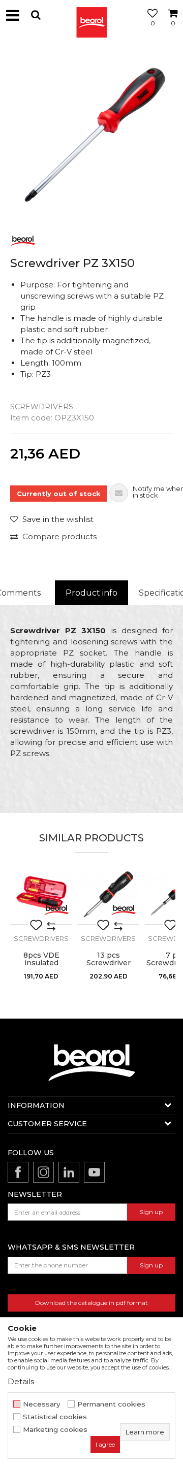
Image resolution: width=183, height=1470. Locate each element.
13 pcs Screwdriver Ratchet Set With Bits (108, 967)
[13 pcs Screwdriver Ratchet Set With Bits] (108, 893)
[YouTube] (94, 1172)
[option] (91, 134)
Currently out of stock (59, 493)
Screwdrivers (41, 406)
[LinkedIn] (69, 1172)
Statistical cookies (55, 1417)
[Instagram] (43, 1172)
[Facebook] (18, 1172)
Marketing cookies (55, 1429)
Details (21, 1381)
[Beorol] (91, 15)
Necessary (41, 1404)
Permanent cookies (111, 1404)
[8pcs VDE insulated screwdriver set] (41, 893)
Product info (91, 593)
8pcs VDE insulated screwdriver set (41, 963)
